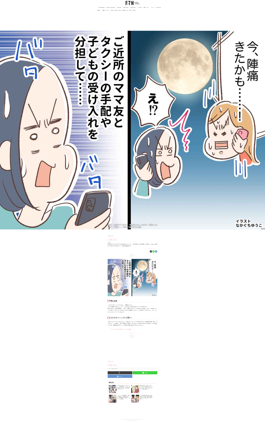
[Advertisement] (132, 21)
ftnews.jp (263, 228)
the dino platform (134, 420)
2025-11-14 (110, 236)
